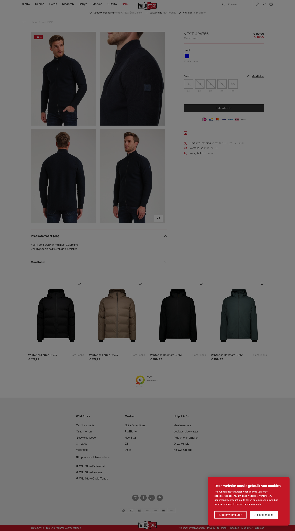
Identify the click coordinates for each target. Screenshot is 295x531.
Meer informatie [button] (253, 504)
